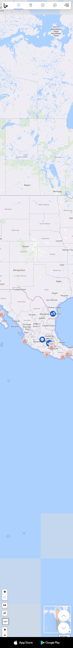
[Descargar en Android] (50, 643)
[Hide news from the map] (4, 613)
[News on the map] (7, 5)
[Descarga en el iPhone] (23, 643)
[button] (46, 354)
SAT (6, 621)
